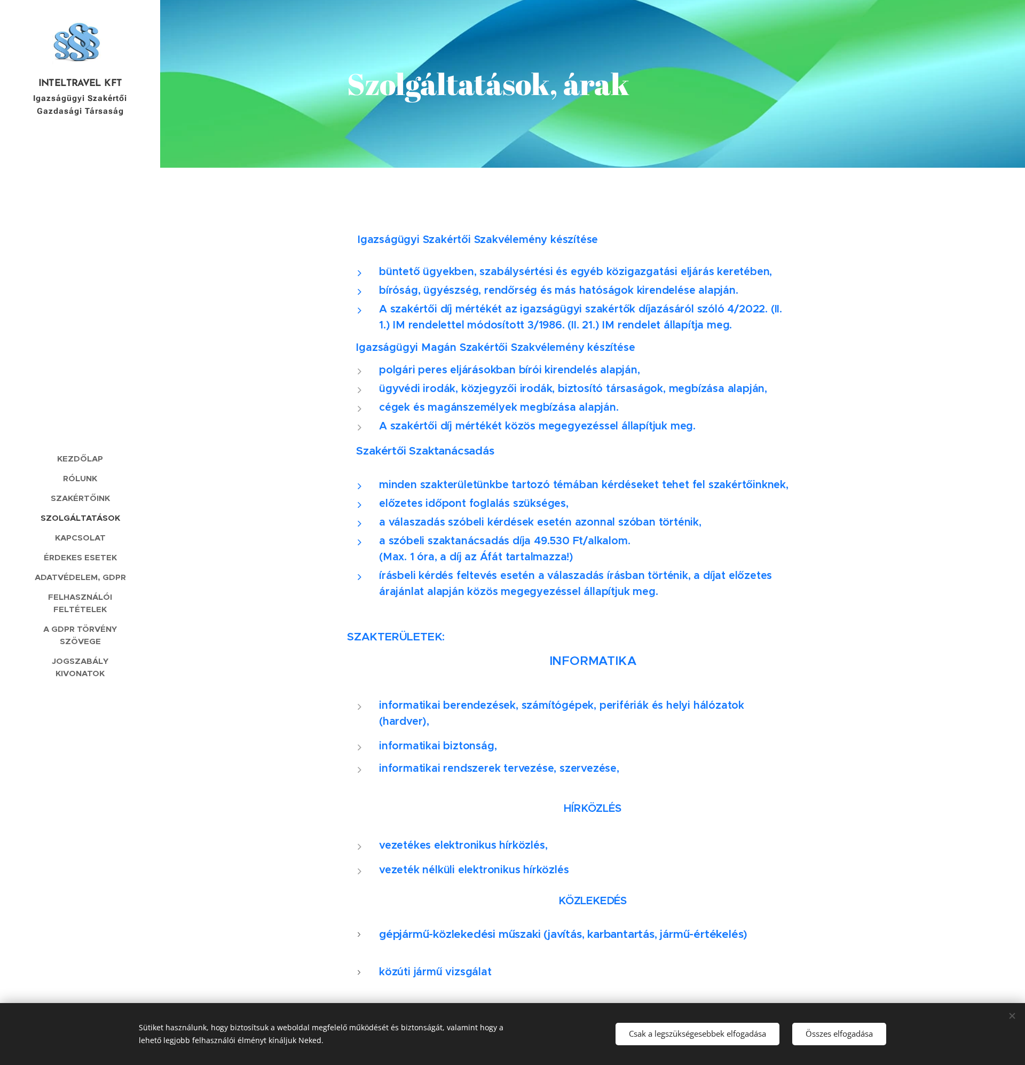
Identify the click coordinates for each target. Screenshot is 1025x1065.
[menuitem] (80, 458)
